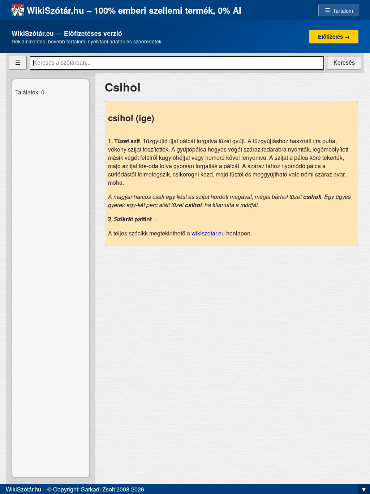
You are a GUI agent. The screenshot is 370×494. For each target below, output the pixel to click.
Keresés (344, 63)
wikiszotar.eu (208, 233)
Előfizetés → (334, 37)
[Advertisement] (231, 302)
